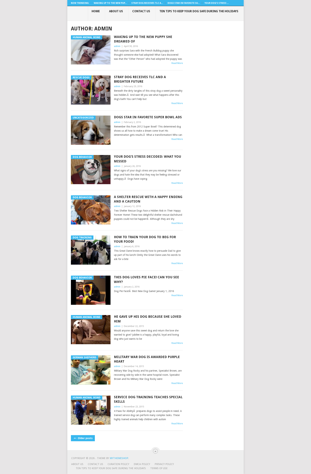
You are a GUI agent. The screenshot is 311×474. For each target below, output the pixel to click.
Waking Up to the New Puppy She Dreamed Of (143, 39)
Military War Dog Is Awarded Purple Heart (147, 359)
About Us (116, 11)
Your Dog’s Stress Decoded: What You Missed (147, 159)
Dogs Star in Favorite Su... (184, 3)
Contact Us (141, 11)
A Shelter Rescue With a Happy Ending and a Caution (148, 199)
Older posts (85, 438)
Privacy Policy (164, 464)
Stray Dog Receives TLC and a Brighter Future (140, 79)
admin (117, 46)
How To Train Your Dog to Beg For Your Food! (145, 239)
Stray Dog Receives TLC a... (147, 3)
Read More (177, 63)
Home (96, 11)
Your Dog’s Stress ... (216, 3)
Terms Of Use (159, 468)
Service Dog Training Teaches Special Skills (148, 399)
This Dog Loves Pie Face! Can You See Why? (146, 279)
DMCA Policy (142, 464)
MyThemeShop (119, 458)
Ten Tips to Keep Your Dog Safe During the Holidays (198, 11)
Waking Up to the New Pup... (110, 3)
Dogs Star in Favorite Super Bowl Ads (148, 117)
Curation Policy (118, 464)
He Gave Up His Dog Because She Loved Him (147, 319)
